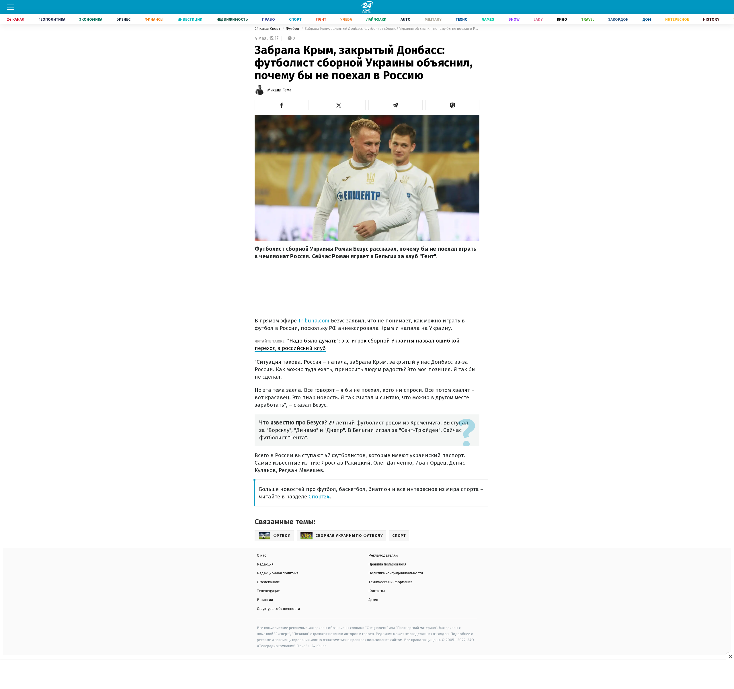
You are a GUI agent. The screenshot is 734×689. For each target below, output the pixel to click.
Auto (406, 19)
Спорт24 (319, 496)
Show (514, 19)
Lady (538, 19)
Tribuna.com (313, 320)
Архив (373, 600)
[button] (282, 105)
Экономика (90, 19)
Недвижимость (232, 19)
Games (488, 19)
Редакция (265, 564)
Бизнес (123, 19)
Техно (462, 19)
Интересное (677, 19)
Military (433, 19)
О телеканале (268, 582)
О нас (261, 555)
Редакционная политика (277, 573)
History (711, 19)
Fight (321, 19)
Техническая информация (390, 582)
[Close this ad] (730, 656)
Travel (587, 19)
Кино (562, 19)
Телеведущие (268, 591)
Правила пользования (387, 564)
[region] (367, 675)
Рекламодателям (383, 555)
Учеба (346, 19)
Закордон (618, 19)
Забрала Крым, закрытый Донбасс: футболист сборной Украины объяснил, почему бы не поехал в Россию (392, 28)
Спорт (295, 19)
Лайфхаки (376, 19)
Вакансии (265, 600)
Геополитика (51, 19)
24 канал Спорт (268, 28)
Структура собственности (278, 608)
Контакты (376, 591)
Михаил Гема (279, 90)
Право (268, 19)
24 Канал (15, 19)
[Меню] (10, 7)
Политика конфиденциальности (395, 573)
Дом (647, 19)
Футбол (293, 28)
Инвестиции (189, 19)
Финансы (154, 19)
